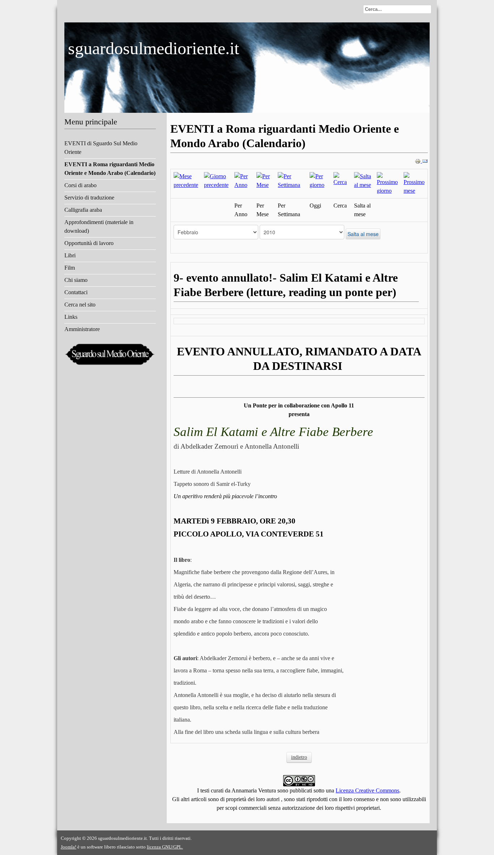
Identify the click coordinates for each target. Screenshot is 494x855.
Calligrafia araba (83, 210)
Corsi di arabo (80, 185)
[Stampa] (418, 161)
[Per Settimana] (290, 180)
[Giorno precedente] (216, 180)
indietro (299, 757)
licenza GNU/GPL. (165, 847)
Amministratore (82, 329)
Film (69, 268)
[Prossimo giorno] (387, 183)
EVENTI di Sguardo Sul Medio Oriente (100, 147)
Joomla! (68, 847)
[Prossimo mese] (414, 183)
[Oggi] (319, 180)
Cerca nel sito (79, 305)
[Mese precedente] (186, 180)
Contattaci (76, 292)
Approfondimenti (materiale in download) (98, 226)
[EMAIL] (425, 161)
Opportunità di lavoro (89, 243)
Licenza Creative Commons (367, 790)
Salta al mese (363, 234)
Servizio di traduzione (89, 197)
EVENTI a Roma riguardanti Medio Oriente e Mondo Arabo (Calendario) (110, 168)
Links (70, 317)
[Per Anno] (242, 180)
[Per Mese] (264, 180)
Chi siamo (76, 280)
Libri (70, 255)
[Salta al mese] (362, 180)
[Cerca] (340, 179)
